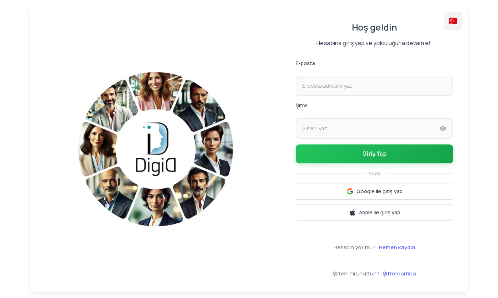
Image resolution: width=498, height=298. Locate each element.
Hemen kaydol (397, 247)
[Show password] (443, 128)
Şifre (301, 105)
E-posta (305, 63)
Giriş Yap (374, 154)
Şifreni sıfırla (399, 273)
